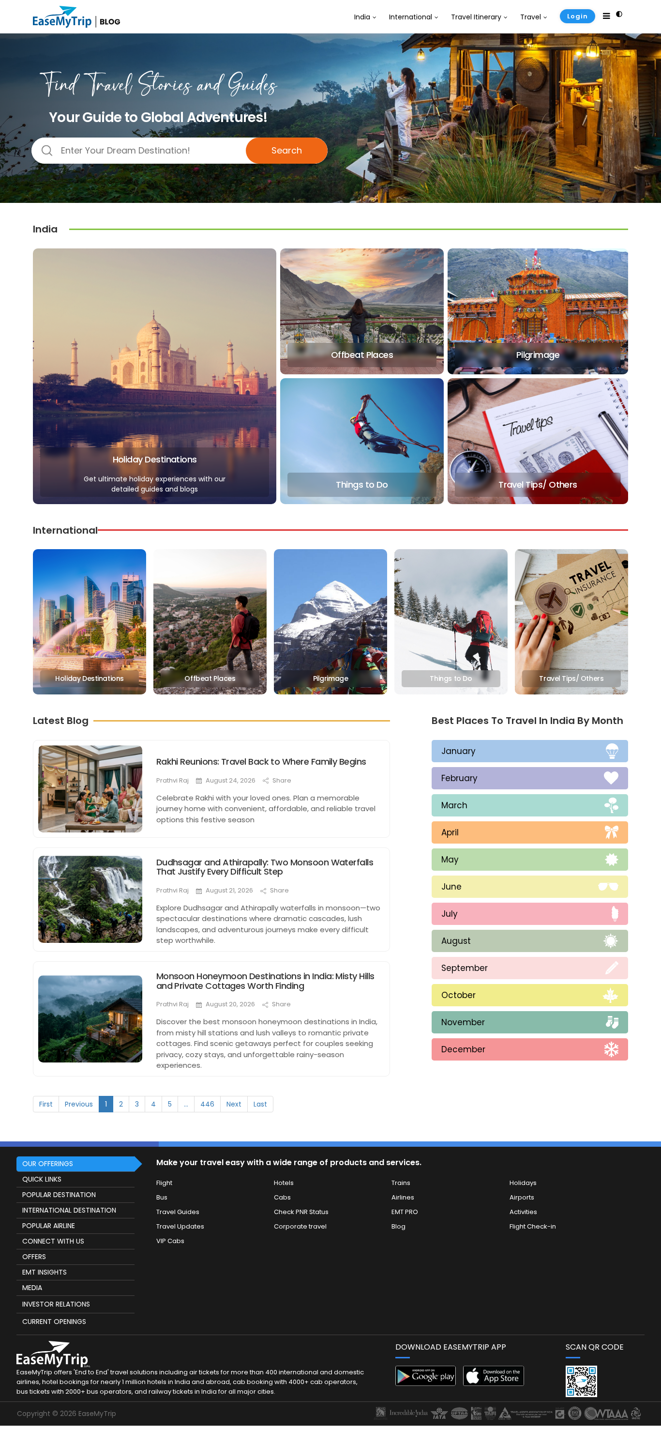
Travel (530, 17)
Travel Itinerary (476, 17)
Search (286, 150)
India (362, 17)
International (410, 17)
